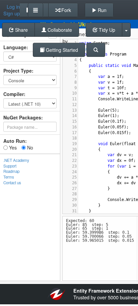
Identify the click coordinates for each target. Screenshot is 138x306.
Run (101, 10)
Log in (13, 6)
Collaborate (59, 29)
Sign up (11, 13)
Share (21, 29)
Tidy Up (106, 29)
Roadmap (11, 171)
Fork (65, 10)
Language (14, 47)
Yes (12, 147)
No (29, 147)
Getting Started (61, 49)
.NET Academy (16, 160)
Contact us (12, 182)
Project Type (17, 70)
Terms (8, 177)
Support (9, 166)
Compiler (13, 94)
